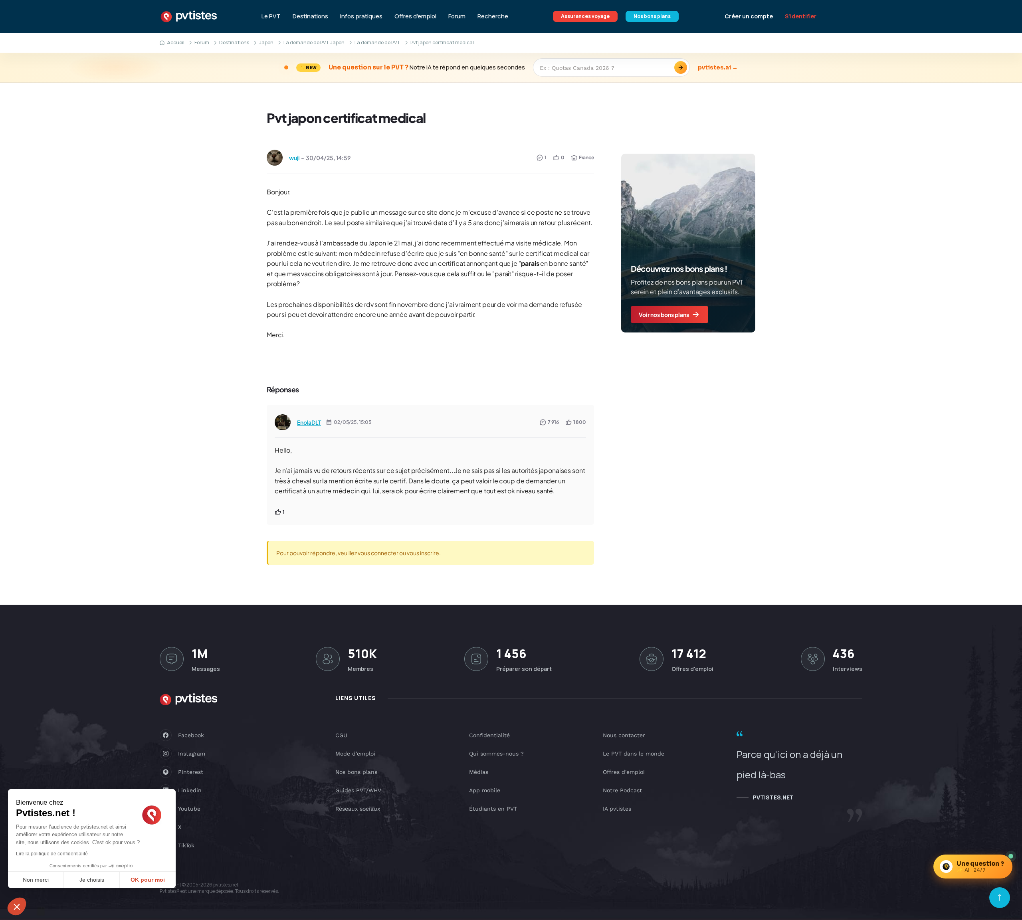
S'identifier (800, 16)
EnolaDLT (309, 422)
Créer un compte (749, 16)
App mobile (484, 790)
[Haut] (999, 897)
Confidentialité (489, 735)
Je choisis (91, 879)
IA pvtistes (617, 808)
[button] (16, 906)
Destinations (310, 16)
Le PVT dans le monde (633, 753)
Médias (478, 772)
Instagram (191, 753)
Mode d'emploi (355, 753)
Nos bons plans (652, 16)
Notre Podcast (622, 790)
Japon (266, 42)
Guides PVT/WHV (358, 790)
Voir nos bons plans (664, 314)
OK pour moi (148, 879)
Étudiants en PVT (493, 808)
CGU (341, 735)
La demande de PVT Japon (314, 42)
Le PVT (271, 16)
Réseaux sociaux (357, 808)
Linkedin (190, 790)
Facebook (191, 735)
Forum (456, 16)
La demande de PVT (377, 42)
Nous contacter (624, 735)
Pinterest (190, 772)
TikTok (186, 845)
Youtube (189, 808)
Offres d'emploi (415, 16)
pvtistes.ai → (718, 67)
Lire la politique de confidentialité (52, 854)
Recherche (492, 16)
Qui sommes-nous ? (496, 753)
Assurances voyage (585, 16)
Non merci (36, 879)
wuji (294, 157)
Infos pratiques (361, 16)
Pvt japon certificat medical (346, 118)
